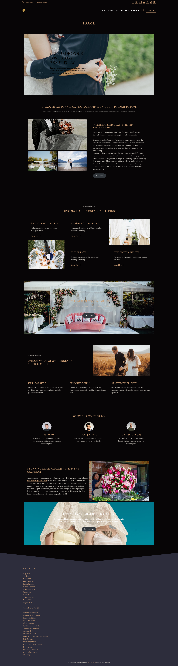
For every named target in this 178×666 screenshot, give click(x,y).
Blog (127, 10)
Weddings (26, 655)
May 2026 (26, 573)
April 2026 (26, 576)
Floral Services (28, 623)
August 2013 (27, 602)
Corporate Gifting (29, 618)
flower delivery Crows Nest (37, 481)
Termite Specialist (29, 641)
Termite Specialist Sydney (32, 644)
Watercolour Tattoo (30, 652)
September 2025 (29, 589)
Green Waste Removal (31, 628)
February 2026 (28, 581)
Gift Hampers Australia (31, 626)
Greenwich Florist (30, 631)
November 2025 (29, 587)
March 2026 (27, 579)
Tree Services (28, 647)
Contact (135, 10)
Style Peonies (28, 639)
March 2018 (27, 600)
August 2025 (27, 592)
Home (104, 10)
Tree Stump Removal (30, 649)
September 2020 (29, 597)
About (111, 10)
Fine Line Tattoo (29, 620)
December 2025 (29, 584)
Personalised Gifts (29, 634)
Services (119, 10)
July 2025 (26, 594)
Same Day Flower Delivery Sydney (35, 636)
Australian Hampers (30, 612)
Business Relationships (31, 615)
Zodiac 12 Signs (91, 662)
